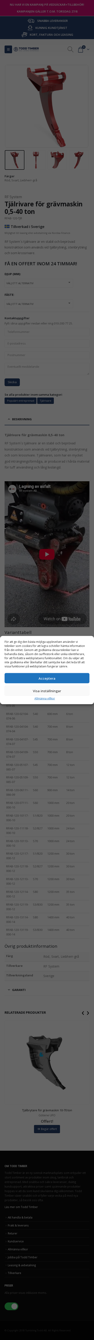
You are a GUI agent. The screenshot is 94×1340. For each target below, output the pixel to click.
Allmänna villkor (44, 698)
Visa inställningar (47, 690)
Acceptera (47, 678)
